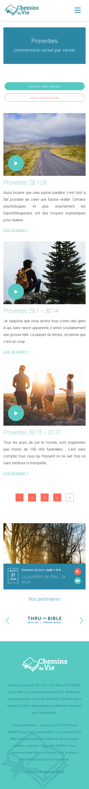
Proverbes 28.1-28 (24, 182)
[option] (44, 620)
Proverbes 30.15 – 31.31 (32, 432)
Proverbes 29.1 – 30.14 (30, 311)
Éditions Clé (69, 699)
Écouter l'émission (77, 571)
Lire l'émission (77, 580)
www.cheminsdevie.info (46, 692)
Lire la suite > (16, 230)
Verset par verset (44, 86)
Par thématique (44, 98)
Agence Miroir (54, 772)
